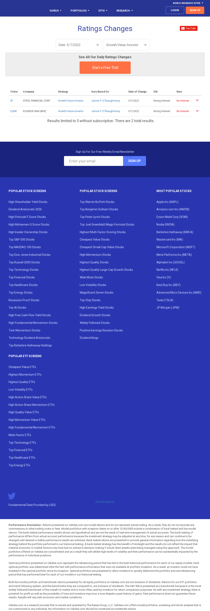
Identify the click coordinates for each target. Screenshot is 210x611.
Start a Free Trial (105, 67)
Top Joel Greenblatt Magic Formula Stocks (107, 224)
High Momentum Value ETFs (27, 419)
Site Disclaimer (105, 501)
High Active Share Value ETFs (28, 397)
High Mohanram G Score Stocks (29, 224)
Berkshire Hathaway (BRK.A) (174, 232)
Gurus (54, 10)
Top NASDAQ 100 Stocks (25, 247)
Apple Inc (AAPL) (167, 202)
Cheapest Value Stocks (95, 239)
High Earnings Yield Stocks (97, 307)
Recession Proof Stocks (24, 300)
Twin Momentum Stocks (24, 330)
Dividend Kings (89, 337)
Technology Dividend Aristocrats (29, 337)
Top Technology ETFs (22, 442)
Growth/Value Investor (70, 100)
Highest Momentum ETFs (25, 374)
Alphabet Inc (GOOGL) (170, 262)
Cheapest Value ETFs (22, 367)
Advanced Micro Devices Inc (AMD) (178, 292)
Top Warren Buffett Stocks (97, 202)
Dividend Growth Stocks (95, 315)
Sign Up (134, 161)
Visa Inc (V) (163, 277)
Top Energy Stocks (21, 292)
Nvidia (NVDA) (165, 224)
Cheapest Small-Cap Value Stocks (102, 247)
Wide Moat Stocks (91, 277)
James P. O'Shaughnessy (105, 100)
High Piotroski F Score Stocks (27, 217)
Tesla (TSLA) (164, 300)
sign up (195, 10)
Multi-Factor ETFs (20, 435)
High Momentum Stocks (95, 254)
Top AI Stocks (17, 307)
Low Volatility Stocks (93, 285)
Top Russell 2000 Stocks (24, 262)
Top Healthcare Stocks (23, 285)
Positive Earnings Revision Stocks (101, 330)
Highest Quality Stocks (94, 262)
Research (123, 10)
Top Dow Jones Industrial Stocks (29, 254)
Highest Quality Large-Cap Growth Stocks (106, 269)
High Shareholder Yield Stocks (28, 202)
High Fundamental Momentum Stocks (33, 322)
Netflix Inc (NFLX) (167, 269)
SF (11, 100)
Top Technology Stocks (24, 269)
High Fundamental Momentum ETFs (32, 427)
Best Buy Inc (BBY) (168, 285)
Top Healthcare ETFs (22, 457)
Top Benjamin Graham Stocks (99, 209)
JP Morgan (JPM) (167, 307)
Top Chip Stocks (90, 300)
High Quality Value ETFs (24, 412)
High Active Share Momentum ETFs (32, 404)
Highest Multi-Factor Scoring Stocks (103, 232)
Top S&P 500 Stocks (22, 239)
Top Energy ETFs (19, 465)
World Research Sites (186, 3)
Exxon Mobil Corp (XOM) (172, 217)
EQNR (13, 111)
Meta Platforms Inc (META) (174, 254)
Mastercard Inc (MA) (169, 239)
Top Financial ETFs (20, 450)
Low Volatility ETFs (21, 389)
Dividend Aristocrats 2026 (25, 209)
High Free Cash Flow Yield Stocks (30, 315)
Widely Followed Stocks (95, 322)
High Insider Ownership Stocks (28, 232)
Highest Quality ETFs (22, 382)
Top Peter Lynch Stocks (95, 217)
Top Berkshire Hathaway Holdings (30, 345)
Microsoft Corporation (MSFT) (175, 247)
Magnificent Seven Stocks (96, 292)
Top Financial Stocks (22, 277)
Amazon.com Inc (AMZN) (172, 209)
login (175, 10)
